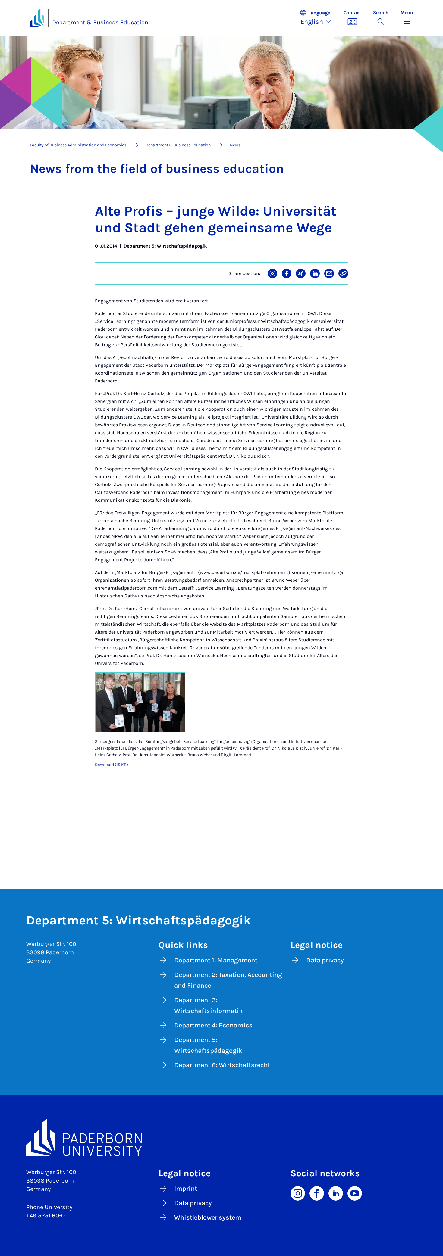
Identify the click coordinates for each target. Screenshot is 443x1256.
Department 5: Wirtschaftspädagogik (208, 1045)
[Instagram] (298, 1193)
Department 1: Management (215, 960)
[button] (319, 18)
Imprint (185, 1188)
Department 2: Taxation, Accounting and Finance (228, 980)
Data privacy (325, 960)
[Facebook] (316, 1193)
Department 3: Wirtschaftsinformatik (208, 1005)
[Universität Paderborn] (221, 1137)
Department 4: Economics (213, 1025)
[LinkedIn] (335, 1193)
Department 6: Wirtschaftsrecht (222, 1065)
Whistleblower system (207, 1217)
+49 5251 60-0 (45, 1215)
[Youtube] (354, 1193)
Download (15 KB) (111, 764)
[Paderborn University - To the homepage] (37, 18)
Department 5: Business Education (100, 22)
